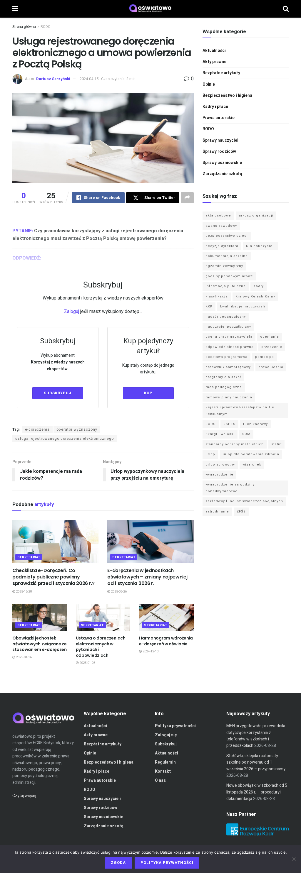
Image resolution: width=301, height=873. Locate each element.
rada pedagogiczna (223, 387)
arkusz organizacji (256, 215)
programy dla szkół (223, 377)
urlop (210, 454)
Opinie (209, 84)
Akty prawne (214, 62)
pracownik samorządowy (228, 367)
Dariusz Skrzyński (53, 79)
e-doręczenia (37, 429)
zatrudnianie (217, 511)
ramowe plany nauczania (228, 397)
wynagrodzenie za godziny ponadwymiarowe (230, 487)
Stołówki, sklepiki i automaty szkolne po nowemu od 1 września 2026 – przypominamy (255, 762)
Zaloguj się (166, 735)
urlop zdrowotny (220, 464)
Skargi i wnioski (220, 434)
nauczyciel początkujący (228, 326)
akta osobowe (218, 215)
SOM (246, 434)
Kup (148, 393)
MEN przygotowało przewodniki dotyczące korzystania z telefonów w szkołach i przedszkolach (255, 736)
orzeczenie (271, 346)
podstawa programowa (226, 356)
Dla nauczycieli (260, 245)
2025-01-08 (86, 662)
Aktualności (214, 51)
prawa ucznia (270, 367)
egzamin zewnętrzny (224, 265)
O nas (160, 780)
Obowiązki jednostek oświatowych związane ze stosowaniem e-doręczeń (39, 643)
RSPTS (229, 424)
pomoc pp (264, 356)
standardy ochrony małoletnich (234, 444)
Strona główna (24, 26)
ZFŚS (241, 511)
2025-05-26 (118, 591)
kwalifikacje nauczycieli (242, 306)
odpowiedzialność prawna (229, 346)
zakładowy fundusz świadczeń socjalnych (244, 501)
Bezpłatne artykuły (221, 73)
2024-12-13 (150, 651)
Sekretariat (28, 557)
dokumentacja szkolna (226, 255)
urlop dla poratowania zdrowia (251, 454)
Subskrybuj (57, 393)
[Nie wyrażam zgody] (294, 859)
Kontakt (163, 771)
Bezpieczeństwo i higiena (227, 95)
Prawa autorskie (219, 118)
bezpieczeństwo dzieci (226, 235)
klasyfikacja (216, 296)
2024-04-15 (89, 79)
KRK (209, 306)
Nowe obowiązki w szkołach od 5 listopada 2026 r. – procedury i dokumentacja (256, 792)
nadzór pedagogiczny (225, 316)
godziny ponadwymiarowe (229, 276)
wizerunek (252, 464)
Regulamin (165, 762)
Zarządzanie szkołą (222, 174)
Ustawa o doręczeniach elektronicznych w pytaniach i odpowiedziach (101, 646)
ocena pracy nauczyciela (228, 336)
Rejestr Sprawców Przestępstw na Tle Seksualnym (239, 410)
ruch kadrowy (255, 424)
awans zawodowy (221, 225)
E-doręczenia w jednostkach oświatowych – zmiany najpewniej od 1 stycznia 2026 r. (147, 577)
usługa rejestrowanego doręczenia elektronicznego (64, 438)
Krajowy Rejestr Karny (255, 296)
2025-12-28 (23, 591)
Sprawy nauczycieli (221, 140)
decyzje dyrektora (221, 245)
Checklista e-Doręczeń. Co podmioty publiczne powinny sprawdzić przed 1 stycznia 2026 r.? (53, 577)
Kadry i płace (215, 107)
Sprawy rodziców (219, 151)
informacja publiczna (225, 286)
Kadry (258, 286)
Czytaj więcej (24, 796)
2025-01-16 (23, 657)
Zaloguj (71, 311)
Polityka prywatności (175, 726)
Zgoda (118, 862)
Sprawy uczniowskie (222, 163)
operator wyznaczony (76, 429)
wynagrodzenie (219, 474)
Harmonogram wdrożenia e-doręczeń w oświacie (166, 641)
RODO (46, 26)
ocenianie (269, 336)
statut (276, 444)
